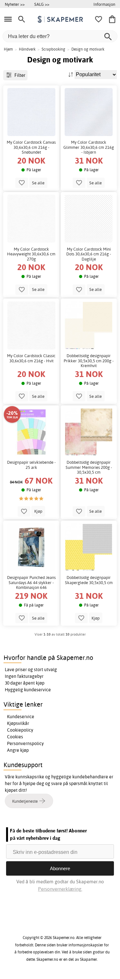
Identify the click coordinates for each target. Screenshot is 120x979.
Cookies (15, 737)
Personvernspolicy (25, 743)
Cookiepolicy (20, 730)
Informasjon (104, 4)
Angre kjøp (18, 750)
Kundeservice (20, 716)
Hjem (8, 49)
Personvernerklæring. (60, 889)
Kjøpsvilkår (18, 723)
